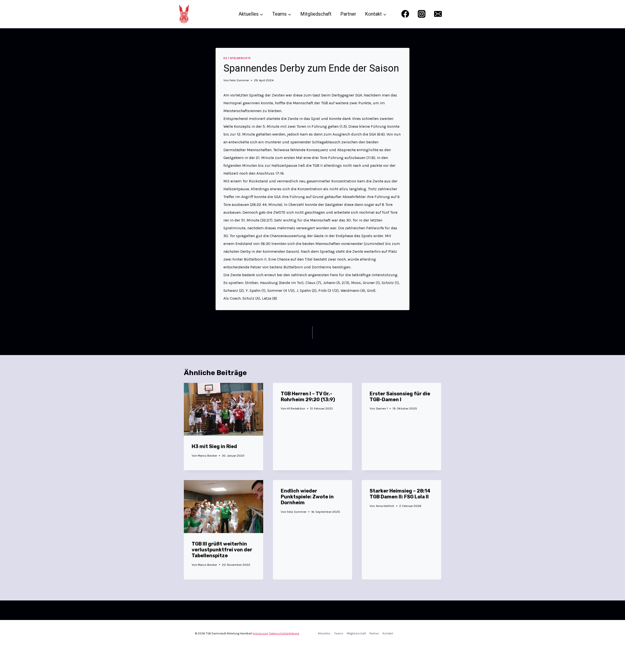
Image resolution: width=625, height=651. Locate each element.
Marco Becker (207, 455)
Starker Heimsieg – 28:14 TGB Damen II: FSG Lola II (400, 494)
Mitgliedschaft (316, 14)
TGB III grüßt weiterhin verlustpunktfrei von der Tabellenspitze (222, 549)
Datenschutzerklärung (284, 633)
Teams (338, 633)
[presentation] (223, 409)
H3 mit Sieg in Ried (214, 446)
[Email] (438, 14)
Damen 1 (382, 408)
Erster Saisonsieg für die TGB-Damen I (400, 396)
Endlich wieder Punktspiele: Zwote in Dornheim (307, 496)
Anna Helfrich (385, 506)
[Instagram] (421, 14)
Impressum (260, 633)
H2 (225, 58)
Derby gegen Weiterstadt (237, 329)
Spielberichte (240, 58)
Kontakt (388, 633)
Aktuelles (324, 633)
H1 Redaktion (296, 408)
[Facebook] (405, 14)
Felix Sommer (239, 80)
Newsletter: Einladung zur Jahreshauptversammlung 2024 (381, 333)
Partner (348, 14)
